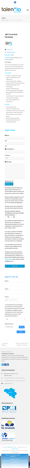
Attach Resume (9, 323)
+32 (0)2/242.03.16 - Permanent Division (14, 380)
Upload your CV (9, 181)
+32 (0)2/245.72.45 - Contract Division (14, 378)
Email (6, 289)
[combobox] (7, 300)
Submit (21, 332)
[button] (27, 10)
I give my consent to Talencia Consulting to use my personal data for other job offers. (14, 213)
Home (3, 20)
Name (7, 135)
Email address (10, 149)
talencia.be (10, 447)
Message (8, 161)
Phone (8, 155)
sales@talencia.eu (8, 383)
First (6, 140)
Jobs (7, 20)
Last (6, 146)
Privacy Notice (15, 448)
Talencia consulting (7, 351)
